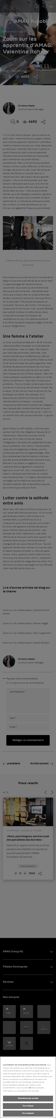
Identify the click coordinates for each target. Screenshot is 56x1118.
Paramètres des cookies (28, 1098)
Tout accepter (28, 1113)
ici (30, 1088)
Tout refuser (28, 1106)
